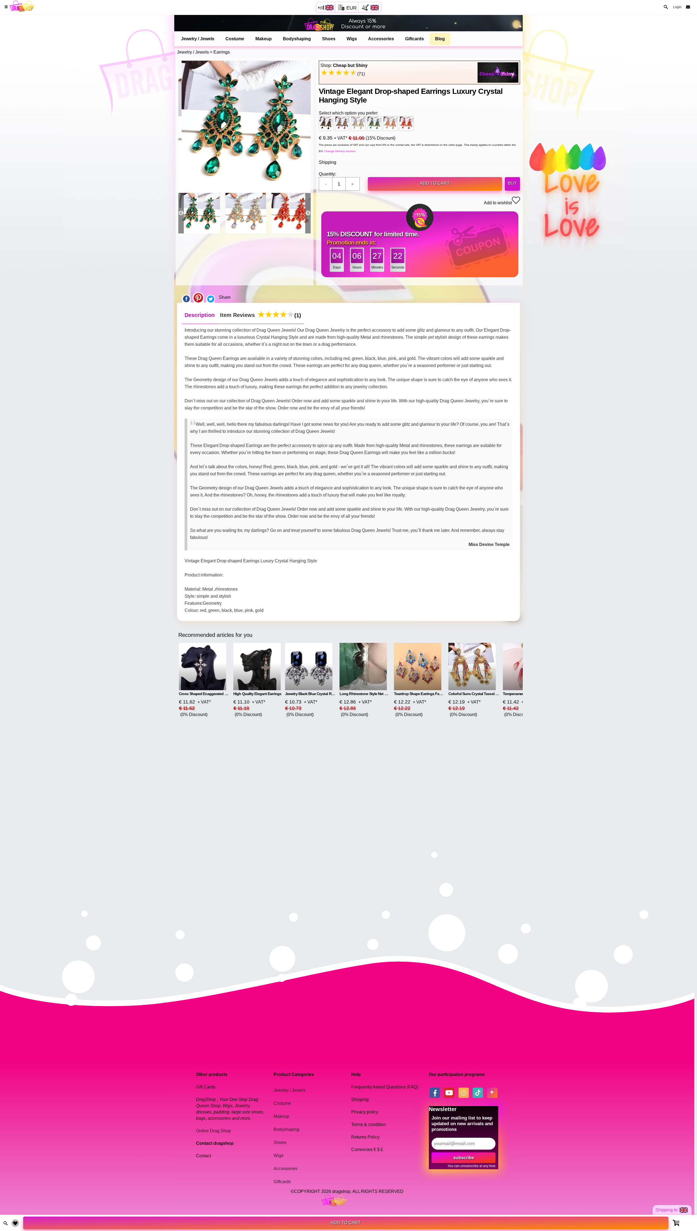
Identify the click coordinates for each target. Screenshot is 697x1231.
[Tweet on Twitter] (210, 297)
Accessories (381, 38)
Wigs (352, 38)
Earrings (221, 52)
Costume (234, 38)
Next (308, 213)
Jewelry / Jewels (197, 38)
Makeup (263, 38)
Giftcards (414, 38)
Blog (440, 38)
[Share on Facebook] (186, 297)
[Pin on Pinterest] (198, 297)
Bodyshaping (297, 38)
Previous (181, 213)
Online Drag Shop (213, 1130)
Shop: (344, 65)
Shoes (328, 38)
